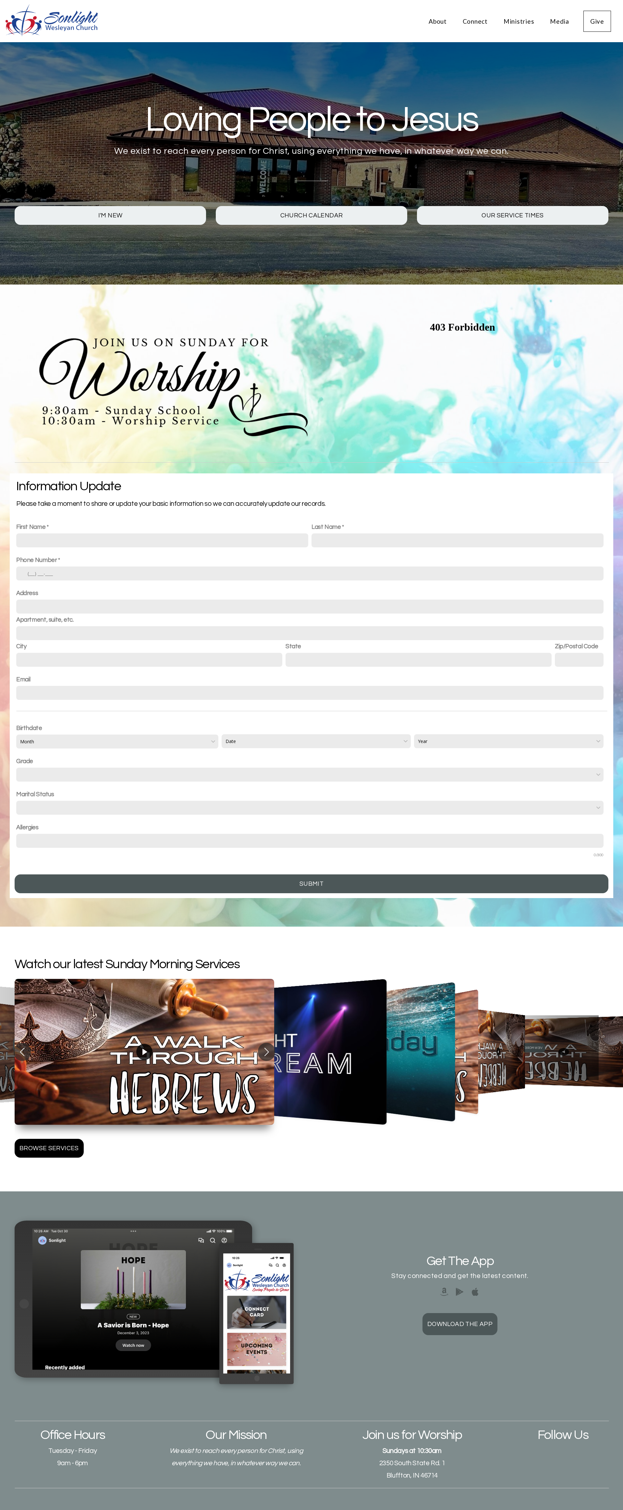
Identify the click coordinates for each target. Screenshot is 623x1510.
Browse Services (49, 1148)
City (21, 646)
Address (27, 593)
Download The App (460, 1324)
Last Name (326, 527)
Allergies (27, 827)
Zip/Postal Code (576, 646)
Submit (311, 884)
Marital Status (35, 794)
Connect (476, 21)
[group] (144, 1052)
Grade (24, 761)
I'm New (110, 215)
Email (23, 679)
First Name (30, 527)
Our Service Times (513, 215)
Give (597, 21)
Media (559, 21)
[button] (22, 1052)
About (438, 21)
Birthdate (29, 728)
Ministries (520, 21)
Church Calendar (311, 215)
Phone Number (36, 560)
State (293, 646)
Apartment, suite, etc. (45, 620)
